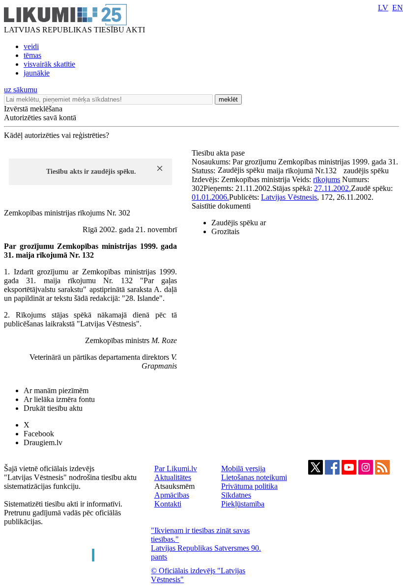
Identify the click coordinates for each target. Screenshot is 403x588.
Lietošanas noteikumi (254, 477)
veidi (31, 46)
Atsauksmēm (174, 486)
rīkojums (326, 179)
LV (383, 7)
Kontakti (167, 504)
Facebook (39, 433)
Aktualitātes (172, 477)
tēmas (32, 55)
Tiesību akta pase (219, 153)
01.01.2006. (210, 197)
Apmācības (171, 495)
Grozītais (225, 231)
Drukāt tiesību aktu (53, 408)
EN (397, 7)
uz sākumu (20, 89)
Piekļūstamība (242, 504)
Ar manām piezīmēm (56, 390)
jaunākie (37, 73)
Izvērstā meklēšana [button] (33, 109)
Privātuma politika (249, 486)
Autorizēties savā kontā (40, 117)
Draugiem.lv (43, 442)
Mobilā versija (243, 468)
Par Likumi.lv (175, 468)
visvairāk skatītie (49, 64)
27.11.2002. (332, 188)
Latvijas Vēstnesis (289, 197)
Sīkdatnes (236, 495)
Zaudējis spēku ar (238, 222)
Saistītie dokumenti (221, 206)
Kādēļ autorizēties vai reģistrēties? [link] (56, 135)
